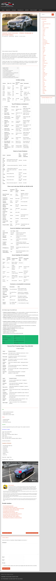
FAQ (16, 578)
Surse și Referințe (20, 578)
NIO (43, 68)
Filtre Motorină (45, 42)
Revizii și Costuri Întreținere (7, 71)
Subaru (44, 82)
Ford (43, 46)
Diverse (17, 36)
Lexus (43, 56)
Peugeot (44, 72)
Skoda (44, 78)
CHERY (44, 30)
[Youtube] (52, 101)
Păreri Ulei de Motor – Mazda (7, 533)
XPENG (44, 93)
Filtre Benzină (45, 40)
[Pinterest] (45, 101)
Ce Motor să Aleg (5, 69)
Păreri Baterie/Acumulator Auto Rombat (31, 533)
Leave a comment (22, 36)
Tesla (43, 85)
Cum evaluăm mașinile (11, 578)
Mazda (44, 61)
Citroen (44, 31)
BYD (43, 26)
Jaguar (44, 51)
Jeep (43, 52)
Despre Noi (13, 576)
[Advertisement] (20, 43)
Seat (43, 77)
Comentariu (4, 542)
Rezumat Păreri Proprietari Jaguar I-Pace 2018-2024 (10, 77)
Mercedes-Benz (45, 63)
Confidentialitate (3, 576)
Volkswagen (44, 90)
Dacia (43, 34)
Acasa (3, 10)
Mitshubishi (44, 65)
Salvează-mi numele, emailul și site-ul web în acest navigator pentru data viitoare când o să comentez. (20, 565)
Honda (44, 48)
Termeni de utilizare (9, 576)
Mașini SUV (8, 10)
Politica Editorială (5, 578)
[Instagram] (48, 101)
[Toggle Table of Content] (17, 68)
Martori (26, 10)
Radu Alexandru (12, 36)
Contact (17, 576)
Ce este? (40, 10)
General (44, 47)
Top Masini (14, 10)
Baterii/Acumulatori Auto (46, 23)
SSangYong (44, 80)
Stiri (43, 81)
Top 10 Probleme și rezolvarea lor (8, 70)
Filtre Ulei (44, 44)
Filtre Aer (44, 39)
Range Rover (45, 74)
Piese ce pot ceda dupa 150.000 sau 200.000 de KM (10, 72)
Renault (44, 76)
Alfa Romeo (44, 21)
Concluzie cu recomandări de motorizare (9, 76)
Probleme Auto (20, 10)
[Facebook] (43, 101)
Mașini (44, 59)
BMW (43, 25)
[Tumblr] (50, 101)
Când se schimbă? (33, 10)
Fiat (43, 38)
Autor (2, 578)
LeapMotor (44, 55)
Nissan (44, 69)
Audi (43, 22)
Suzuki (44, 84)
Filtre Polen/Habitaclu (46, 43)
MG (43, 64)
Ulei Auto (44, 89)
